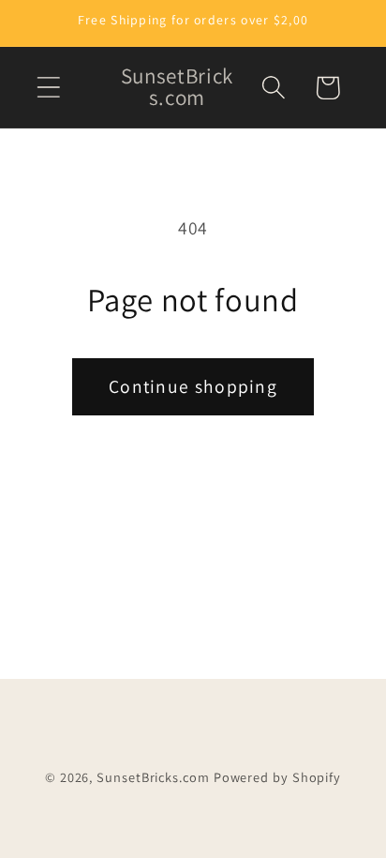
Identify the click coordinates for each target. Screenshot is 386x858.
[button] (48, 87)
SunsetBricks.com (153, 777)
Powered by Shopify (277, 777)
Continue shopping (193, 386)
